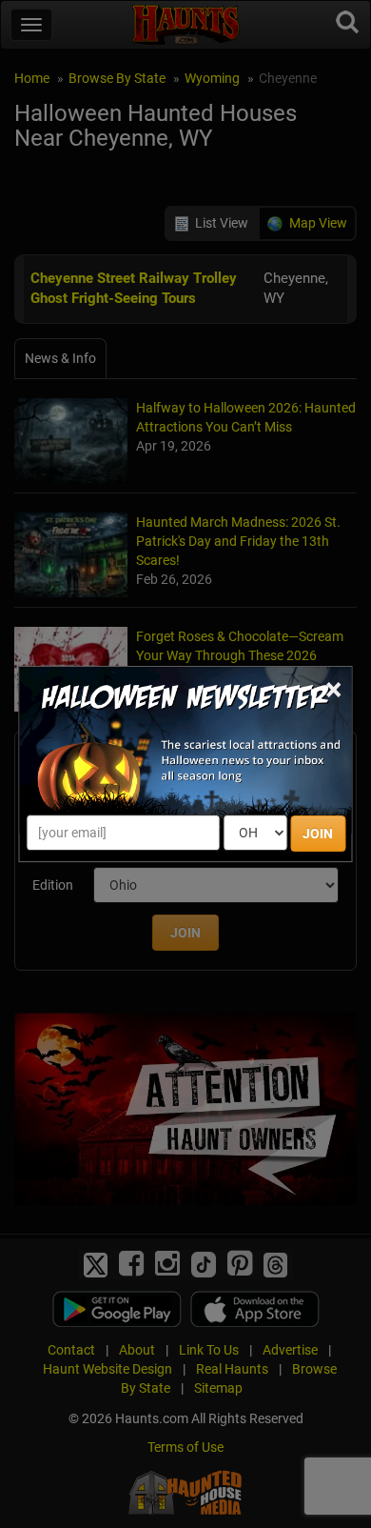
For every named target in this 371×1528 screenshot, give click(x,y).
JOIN (318, 833)
